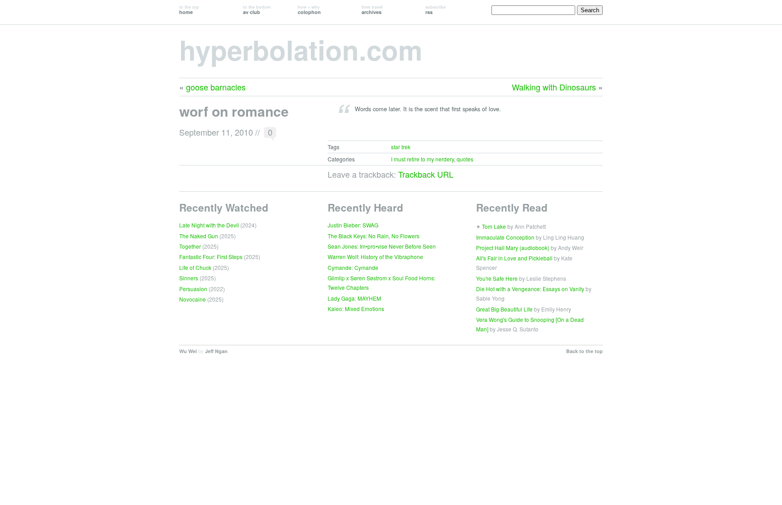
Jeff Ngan (216, 351)
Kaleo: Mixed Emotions (356, 308)
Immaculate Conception (505, 237)
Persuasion (193, 289)
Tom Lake (494, 226)
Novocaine (192, 299)
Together (190, 246)
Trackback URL (425, 174)
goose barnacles (216, 87)
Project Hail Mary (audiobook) (512, 247)
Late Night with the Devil (209, 225)
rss (435, 9)
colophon (309, 9)
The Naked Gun (198, 236)
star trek (400, 147)
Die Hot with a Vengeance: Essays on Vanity (530, 289)
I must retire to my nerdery (422, 159)
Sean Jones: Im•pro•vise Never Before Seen (382, 246)
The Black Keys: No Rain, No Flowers (374, 236)
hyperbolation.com (300, 49)
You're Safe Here (497, 278)
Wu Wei (188, 351)
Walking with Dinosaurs (554, 87)
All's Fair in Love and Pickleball (514, 258)
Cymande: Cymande (353, 267)
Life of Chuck (195, 267)
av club (257, 9)
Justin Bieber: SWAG (353, 225)
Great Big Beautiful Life (504, 309)
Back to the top (584, 351)
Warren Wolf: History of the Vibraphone (375, 256)
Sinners (188, 278)
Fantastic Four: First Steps (211, 256)
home (189, 9)
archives (372, 9)
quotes (465, 159)
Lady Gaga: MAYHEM (354, 298)
